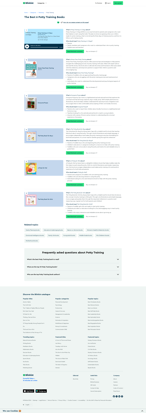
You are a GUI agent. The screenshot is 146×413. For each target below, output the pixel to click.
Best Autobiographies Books (95, 320)
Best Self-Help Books (93, 311)
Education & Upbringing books (53, 230)
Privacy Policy (62, 400)
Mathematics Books (28, 349)
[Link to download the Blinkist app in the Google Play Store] (41, 391)
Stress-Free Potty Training (46, 68)
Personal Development (61, 302)
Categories (41, 3)
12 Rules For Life (27, 314)
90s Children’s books (102, 235)
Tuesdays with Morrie (61, 346)
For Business (98, 3)
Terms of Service (52, 400)
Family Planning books (33, 230)
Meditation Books (27, 346)
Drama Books (91, 346)
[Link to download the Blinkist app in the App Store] (28, 391)
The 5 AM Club (27, 305)
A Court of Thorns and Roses (63, 340)
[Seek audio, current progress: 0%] (44, 47)
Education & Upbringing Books (31, 355)
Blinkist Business (94, 382)
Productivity (58, 308)
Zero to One (26, 320)
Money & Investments (61, 326)
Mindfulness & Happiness (62, 323)
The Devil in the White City (62, 352)
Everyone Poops (43, 103)
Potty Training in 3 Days (45, 33)
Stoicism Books (27, 352)
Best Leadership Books (94, 314)
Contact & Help (94, 388)
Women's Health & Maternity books (98, 230)
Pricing (92, 379)
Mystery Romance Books (94, 352)
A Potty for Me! (42, 168)
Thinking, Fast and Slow (29, 317)
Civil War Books (92, 349)
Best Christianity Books (94, 302)
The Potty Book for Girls (45, 199)
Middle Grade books (85, 235)
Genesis (57, 367)
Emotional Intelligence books (35, 235)
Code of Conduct (118, 388)
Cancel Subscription (95, 391)
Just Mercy (58, 343)
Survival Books (92, 343)
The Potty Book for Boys (45, 136)
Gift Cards (93, 385)
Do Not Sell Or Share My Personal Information (99, 400)
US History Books (92, 355)
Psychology (58, 305)
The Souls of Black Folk (61, 358)
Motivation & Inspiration (61, 320)
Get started (118, 3)
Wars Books (26, 364)
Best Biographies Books (94, 323)
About (115, 379)
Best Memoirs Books (93, 305)
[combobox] (29, 404)
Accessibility (81, 400)
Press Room (116, 391)
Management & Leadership (62, 314)
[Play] (27, 46)
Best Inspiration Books (94, 326)
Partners (115, 385)
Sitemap (35, 400)
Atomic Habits (27, 302)
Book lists (75, 379)
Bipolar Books (91, 367)
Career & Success (60, 311)
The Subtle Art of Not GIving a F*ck (32, 332)
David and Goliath (60, 361)
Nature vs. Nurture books (75, 230)
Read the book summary (75, 51)
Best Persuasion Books (94, 329)
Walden (57, 355)
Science (57, 317)
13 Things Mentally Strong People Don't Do (33, 325)
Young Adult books (69, 235)
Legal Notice (42, 400)
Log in (109, 3)
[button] (73, 259)
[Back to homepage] (28, 3)
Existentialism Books (93, 364)
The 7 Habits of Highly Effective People (33, 308)
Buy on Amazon (91, 51)
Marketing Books (27, 367)
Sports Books (26, 358)
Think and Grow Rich (28, 329)
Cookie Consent (72, 400)
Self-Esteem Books (93, 361)
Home (26, 12)
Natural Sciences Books (29, 340)
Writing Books (27, 343)
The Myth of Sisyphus (61, 364)
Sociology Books (92, 358)
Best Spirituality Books (94, 317)
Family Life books (53, 235)
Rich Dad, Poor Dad (28, 311)
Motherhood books (32, 241)
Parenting (41, 12)
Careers (115, 382)
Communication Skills (61, 329)
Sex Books (26, 361)
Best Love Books (92, 308)
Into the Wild (59, 349)
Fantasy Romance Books (94, 340)
